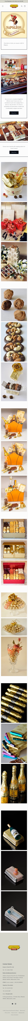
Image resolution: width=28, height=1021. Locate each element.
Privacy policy (7, 1012)
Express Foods (8, 1010)
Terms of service (14, 1012)
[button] (2, 6)
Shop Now (14, 113)
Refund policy (22, 1010)
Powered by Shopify (15, 1010)
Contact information (14, 1014)
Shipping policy (21, 1012)
